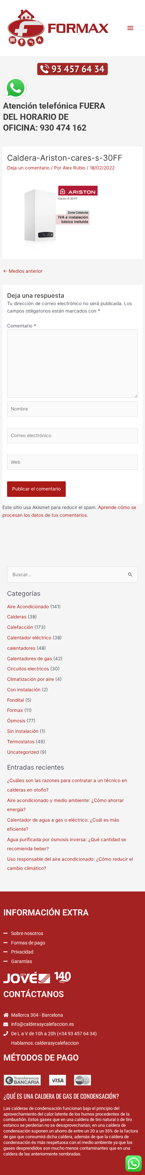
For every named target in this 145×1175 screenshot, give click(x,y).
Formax (15, 710)
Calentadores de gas (29, 658)
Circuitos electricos (28, 668)
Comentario (21, 325)
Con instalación (23, 689)
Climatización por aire (30, 679)
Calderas (16, 616)
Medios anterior (22, 271)
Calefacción (20, 627)
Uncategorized (23, 752)
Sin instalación (22, 731)
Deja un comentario (28, 167)
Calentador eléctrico (29, 637)
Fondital (15, 700)
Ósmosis (16, 720)
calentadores (21, 648)
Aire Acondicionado (28, 606)
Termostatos (20, 741)
